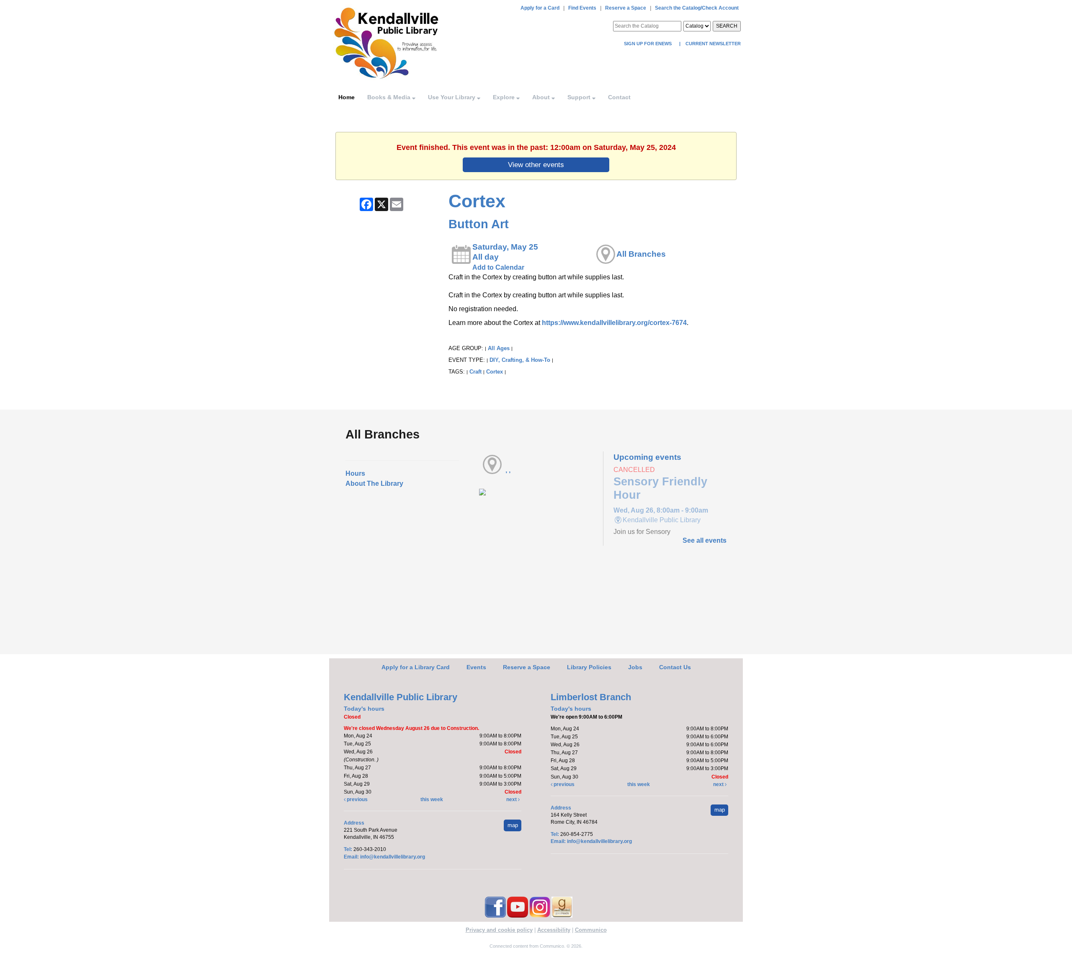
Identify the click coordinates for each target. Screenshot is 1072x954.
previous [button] (356, 799)
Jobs (635, 667)
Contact (619, 97)
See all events (705, 540)
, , (507, 470)
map (513, 825)
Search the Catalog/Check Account (697, 8)
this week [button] (431, 799)
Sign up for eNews (648, 43)
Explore (504, 97)
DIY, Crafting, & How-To (520, 360)
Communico (591, 930)
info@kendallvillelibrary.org (392, 857)
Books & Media (389, 97)
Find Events (582, 8)
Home (346, 97)
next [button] (512, 799)
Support (579, 97)
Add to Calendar (498, 267)
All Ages (499, 348)
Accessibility (553, 930)
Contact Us (675, 667)
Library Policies (589, 667)
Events (476, 667)
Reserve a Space (625, 8)
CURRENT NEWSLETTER (712, 43)
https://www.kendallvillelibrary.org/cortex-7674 (614, 322)
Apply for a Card (540, 8)
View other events (536, 164)
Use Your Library (452, 97)
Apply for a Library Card (415, 667)
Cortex (494, 372)
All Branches (641, 254)
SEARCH (726, 26)
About (541, 97)
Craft (475, 372)
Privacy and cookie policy (499, 930)
